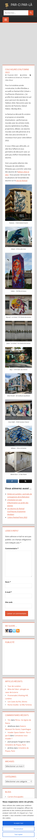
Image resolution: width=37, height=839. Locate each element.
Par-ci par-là (21, 4)
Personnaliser (18, 829)
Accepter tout (18, 823)
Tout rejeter (18, 834)
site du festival (21, 180)
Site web (8, 602)
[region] (18, 818)
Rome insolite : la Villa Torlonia (20, 704)
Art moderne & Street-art (13, 78)
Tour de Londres (14, 686)
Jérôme (24, 75)
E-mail (8, 592)
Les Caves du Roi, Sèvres (17, 701)
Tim (9, 720)
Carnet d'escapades (15, 796)
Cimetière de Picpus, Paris (15, 745)
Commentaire (11, 548)
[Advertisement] (18, 42)
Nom (8, 582)
